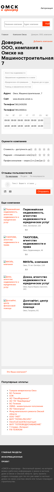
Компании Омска (20, 35)
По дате (24, 176)
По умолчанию (12, 176)
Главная (5, 35)
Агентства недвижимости (15, 73)
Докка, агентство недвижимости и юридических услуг (36, 280)
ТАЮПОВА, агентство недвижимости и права (34, 242)
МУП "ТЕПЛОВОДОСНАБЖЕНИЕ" (25, 424)
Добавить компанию (43, 41)
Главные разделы (11, 452)
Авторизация (47, 8)
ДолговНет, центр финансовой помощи (35, 304)
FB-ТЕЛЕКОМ (15, 429)
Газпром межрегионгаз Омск (22, 390)
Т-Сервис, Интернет (18, 427)
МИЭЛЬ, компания (35, 262)
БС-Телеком (15, 393)
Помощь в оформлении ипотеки (18, 87)
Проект (5, 461)
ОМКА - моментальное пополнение (26, 406)
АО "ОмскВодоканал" (19, 398)
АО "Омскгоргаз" (17, 409)
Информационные (11, 457)
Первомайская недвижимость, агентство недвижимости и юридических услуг (36, 216)
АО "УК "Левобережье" (20, 401)
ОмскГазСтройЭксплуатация (22, 422)
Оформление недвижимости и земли (20, 78)
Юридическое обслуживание (16, 82)
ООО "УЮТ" (15, 416)
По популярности (37, 176)
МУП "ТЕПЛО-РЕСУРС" (20, 419)
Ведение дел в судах (40, 82)
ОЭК (11, 396)
